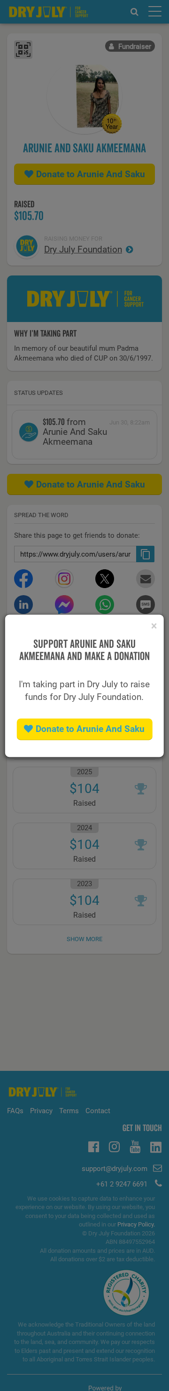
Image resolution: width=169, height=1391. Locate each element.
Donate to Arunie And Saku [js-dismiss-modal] (90, 729)
